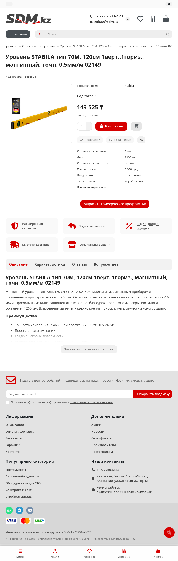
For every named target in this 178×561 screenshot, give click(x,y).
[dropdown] (9, 4)
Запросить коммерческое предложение (115, 203)
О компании (15, 425)
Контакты (13, 451)
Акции (96, 425)
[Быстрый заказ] (136, 126)
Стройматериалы (19, 496)
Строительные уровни (38, 46)
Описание (18, 264)
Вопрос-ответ (106, 264)
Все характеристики (91, 187)
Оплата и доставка (20, 431)
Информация (19, 416)
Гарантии (13, 445)
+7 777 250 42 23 (108, 16)
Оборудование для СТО (23, 483)
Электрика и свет (19, 490)
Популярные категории (30, 461)
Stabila (129, 86)
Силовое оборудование (23, 476)
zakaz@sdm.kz (106, 21)
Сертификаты (101, 438)
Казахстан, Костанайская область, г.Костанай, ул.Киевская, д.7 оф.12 (122, 478)
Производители (103, 445)
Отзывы (79, 264)
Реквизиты (14, 438)
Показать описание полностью (89, 349)
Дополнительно (107, 416)
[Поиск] (167, 34)
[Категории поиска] (40, 34)
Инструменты (16, 470)
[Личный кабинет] (168, 4)
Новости (97, 431)
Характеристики (50, 264)
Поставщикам (102, 451)
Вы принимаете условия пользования (108, 538)
